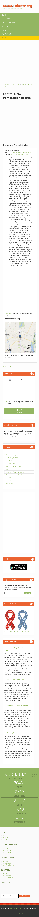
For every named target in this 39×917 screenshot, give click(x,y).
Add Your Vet (7, 852)
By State (5, 836)
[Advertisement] (19, 61)
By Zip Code (7, 838)
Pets (3, 832)
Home (4, 15)
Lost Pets (6, 840)
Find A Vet (6, 26)
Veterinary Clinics (12, 458)
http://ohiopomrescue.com (20, 154)
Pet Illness (9, 483)
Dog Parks (9, 469)
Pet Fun (8, 481)
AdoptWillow (19, 411)
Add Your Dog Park (9, 878)
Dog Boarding (10, 463)
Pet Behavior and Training (14, 475)
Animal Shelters (8, 22)
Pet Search (6, 19)
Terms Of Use (18, 913)
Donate (5, 38)
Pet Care (9, 478)
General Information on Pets (15, 472)
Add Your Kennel (8, 865)
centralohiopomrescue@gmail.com (20, 152)
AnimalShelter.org (16, 908)
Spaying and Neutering (14, 466)
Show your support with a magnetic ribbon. (18, 630)
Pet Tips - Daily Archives (14, 455)
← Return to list (8, 366)
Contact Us (6, 34)
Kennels (5, 30)
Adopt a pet (9, 313)
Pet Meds (9, 461)
